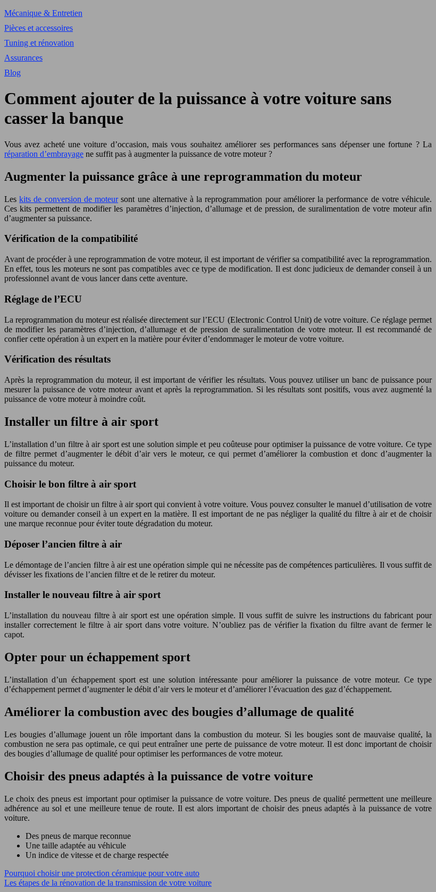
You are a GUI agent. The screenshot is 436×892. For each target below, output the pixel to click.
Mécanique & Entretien (43, 13)
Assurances (23, 57)
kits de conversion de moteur (68, 199)
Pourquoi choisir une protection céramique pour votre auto (101, 873)
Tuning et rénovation (39, 42)
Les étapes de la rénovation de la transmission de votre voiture (108, 882)
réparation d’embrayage (43, 153)
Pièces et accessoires (38, 27)
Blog (12, 72)
